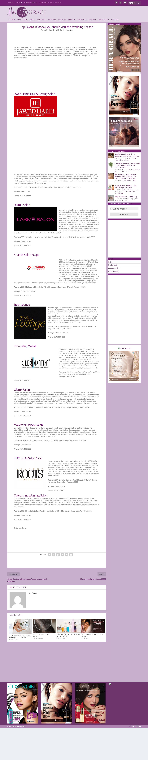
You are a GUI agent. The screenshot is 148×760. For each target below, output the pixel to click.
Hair (25, 19)
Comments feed (114, 268)
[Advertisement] (101, 11)
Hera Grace (53, 30)
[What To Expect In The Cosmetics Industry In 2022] (69, 626)
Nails (32, 19)
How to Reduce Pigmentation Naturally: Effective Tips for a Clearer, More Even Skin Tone (125, 176)
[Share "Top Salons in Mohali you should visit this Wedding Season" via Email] (66, 555)
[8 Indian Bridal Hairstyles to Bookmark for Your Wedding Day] (111, 155)
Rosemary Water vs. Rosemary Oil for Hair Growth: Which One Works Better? (127, 165)
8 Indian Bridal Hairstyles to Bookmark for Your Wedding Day (127, 155)
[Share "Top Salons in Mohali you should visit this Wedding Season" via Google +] (58, 555)
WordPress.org (113, 271)
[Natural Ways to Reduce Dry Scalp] (45, 626)
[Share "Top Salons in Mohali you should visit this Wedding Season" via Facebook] (49, 555)
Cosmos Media (20, 726)
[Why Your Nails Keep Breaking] (111, 198)
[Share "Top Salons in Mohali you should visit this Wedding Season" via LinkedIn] (62, 555)
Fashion (71, 19)
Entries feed (112, 265)
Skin (19, 19)
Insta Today (104, 19)
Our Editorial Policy (30, 3)
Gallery (115, 19)
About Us (10, 3)
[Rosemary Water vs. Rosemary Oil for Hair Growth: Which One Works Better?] (111, 165)
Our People (19, 3)
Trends (12, 19)
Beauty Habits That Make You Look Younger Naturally (125, 187)
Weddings (82, 19)
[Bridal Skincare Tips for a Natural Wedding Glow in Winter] (20, 626)
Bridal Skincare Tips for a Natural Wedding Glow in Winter (20, 637)
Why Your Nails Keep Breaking (126, 196)
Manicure (41, 19)
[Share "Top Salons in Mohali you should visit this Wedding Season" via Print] (71, 555)
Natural (92, 19)
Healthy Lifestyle (130, 169)
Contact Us (57, 3)
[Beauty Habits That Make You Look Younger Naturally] (111, 187)
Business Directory (45, 3)
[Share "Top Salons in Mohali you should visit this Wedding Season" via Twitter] (53, 555)
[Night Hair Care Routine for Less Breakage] (93, 626)
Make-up (62, 19)
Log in (110, 262)
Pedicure (52, 19)
